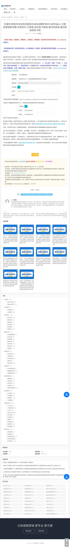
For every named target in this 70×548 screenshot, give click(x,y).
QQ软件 (22, 9)
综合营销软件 (42, 9)
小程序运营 (10, 408)
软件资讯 (54, 9)
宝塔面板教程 (11, 334)
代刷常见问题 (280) (50, 498)
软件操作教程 (11, 438)
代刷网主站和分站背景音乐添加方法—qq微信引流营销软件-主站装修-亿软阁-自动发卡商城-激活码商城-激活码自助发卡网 (43, 262)
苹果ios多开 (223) (50, 507)
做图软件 (9, 378)
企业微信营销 (11, 368)
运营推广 (9, 348)
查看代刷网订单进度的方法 (26, 142)
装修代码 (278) (49, 501)
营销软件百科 (11, 436)
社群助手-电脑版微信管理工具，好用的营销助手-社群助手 (18, 462)
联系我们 (29, 531)
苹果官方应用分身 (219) (30, 510)
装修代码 (50, 194)
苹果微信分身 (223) (7, 510)
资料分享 (9, 343)
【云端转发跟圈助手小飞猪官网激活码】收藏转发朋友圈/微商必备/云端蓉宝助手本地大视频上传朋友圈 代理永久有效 (34, 468)
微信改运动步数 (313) (51, 495)
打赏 (35, 154)
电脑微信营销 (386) (7, 492)
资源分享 (9, 346)
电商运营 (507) (49, 485)
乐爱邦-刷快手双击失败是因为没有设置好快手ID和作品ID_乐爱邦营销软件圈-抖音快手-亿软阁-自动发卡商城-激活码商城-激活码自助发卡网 (35, 27)
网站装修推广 (41, 161)
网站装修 (64, 9)
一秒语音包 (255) (50, 504)
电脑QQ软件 (10, 304)
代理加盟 (9, 432)
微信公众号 (10, 412)
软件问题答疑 (31, 161)
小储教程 (9, 400)
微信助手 (9, 320)
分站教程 (22, 17)
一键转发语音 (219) (50, 510)
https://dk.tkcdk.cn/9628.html (18, 173)
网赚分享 (9, 341)
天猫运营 (9, 356)
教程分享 (7, 12)
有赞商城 (9, 421)
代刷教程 (31, 194)
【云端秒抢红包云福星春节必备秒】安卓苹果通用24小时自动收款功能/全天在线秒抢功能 (26, 472)
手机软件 (12, 9)
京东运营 (9, 354)
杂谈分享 (9, 337)
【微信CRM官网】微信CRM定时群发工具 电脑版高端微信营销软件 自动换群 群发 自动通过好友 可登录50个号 (32, 465)
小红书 (9, 410)
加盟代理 (22, 161)
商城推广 (9, 398)
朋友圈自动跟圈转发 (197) (52, 513)
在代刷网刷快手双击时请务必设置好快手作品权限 (50, 124)
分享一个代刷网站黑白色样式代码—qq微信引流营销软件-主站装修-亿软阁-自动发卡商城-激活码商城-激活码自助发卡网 (10, 239)
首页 (5, 9)
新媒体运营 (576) (28, 485)
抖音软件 (9, 385)
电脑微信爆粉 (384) (29, 492)
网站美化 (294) (6, 498)
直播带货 (9, 424)
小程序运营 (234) (7, 507)
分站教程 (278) (6, 501)
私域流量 (9, 426)
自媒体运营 (7, 403)
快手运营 (9, 415)
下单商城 (49, 161)
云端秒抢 (9, 309)
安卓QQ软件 (10, 302)
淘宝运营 (9, 363)
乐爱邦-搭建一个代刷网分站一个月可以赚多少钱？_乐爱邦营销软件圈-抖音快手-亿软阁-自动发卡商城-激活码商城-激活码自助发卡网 (18, 215)
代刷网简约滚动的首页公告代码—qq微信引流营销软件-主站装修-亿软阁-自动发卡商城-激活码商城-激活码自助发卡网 (27, 239)
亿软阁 (15, 200)
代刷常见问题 (24, 194)
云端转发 (9, 312)
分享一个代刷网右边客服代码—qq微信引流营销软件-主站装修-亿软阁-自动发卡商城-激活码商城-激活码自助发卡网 (43, 239)
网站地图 (42, 543)
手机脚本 (9, 324)
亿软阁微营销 (6, 6)
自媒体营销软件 (11, 387)
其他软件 (9, 381)
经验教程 (9, 339)
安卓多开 (9, 317)
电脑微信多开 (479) (7, 488)
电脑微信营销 (11, 371)
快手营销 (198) (28, 513)
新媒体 (9, 419)
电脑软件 (31, 9)
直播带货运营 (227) (29, 507)
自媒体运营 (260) (28, 504)
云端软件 (6, 307)
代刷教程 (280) (28, 498)
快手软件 (9, 383)
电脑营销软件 (11, 373)
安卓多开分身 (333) (29, 495)
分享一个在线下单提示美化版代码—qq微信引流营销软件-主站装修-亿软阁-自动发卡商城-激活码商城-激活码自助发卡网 (27, 262)
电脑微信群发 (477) (29, 488)
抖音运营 (9, 417)
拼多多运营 (10, 358)
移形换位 (9, 326)
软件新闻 (9, 441)
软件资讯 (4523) (6, 485)
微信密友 (9, 322)
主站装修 (9, 393)
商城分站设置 (43, 194)
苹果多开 (9, 329)
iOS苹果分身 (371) (7, 495)
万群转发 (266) (6, 504)
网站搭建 (9, 434)
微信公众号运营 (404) (51, 488)
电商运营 (6, 351)
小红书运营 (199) (7, 513)
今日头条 (9, 405)
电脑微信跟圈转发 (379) (51, 492)
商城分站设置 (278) (29, 501)
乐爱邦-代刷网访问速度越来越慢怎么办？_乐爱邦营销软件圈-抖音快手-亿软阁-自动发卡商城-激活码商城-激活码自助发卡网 (51, 215)
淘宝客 (9, 360)
